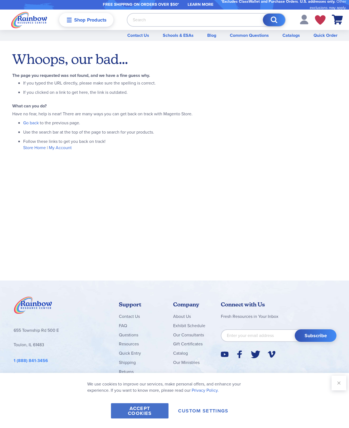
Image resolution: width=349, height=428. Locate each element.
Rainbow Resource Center (33, 307)
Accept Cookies (140, 411)
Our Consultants (188, 335)
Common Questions (249, 35)
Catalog (180, 353)
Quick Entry (130, 353)
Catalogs (291, 35)
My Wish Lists (320, 20)
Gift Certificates (188, 344)
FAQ (123, 325)
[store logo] (29, 20)
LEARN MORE (200, 4)
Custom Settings (203, 410)
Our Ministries (186, 362)
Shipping (127, 362)
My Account (60, 147)
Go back (31, 123)
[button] (304, 19)
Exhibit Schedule (189, 325)
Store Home (34, 147)
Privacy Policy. (205, 390)
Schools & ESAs (178, 35)
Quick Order (326, 35)
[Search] (274, 20)
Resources (129, 344)
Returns (126, 372)
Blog (211, 35)
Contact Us (138, 35)
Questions (128, 335)
